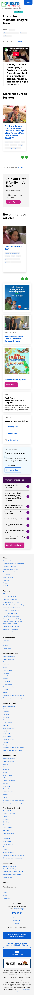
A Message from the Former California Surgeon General (14, 338)
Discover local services (10, 572)
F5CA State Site (8, 577)
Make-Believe (13, 440)
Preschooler (14, 145)
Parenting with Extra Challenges (12, 619)
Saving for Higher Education (11, 626)
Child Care (6, 662)
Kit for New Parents (9, 561)
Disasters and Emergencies (11, 602)
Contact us (6, 586)
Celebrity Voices (9, 142)
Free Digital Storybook (15, 379)
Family (20, 145)
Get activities (12, 470)
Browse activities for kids (10, 569)
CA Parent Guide (17, 955)
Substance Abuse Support (11, 629)
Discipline (6, 665)
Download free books (9, 566)
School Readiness (8, 852)
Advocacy (6, 580)
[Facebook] (13, 913)
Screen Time (16, 259)
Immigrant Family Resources (11, 608)
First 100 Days (23, 33)
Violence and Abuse (9, 632)
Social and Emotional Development (13, 695)
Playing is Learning (8, 687)
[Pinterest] (15, 913)
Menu (29, 2)
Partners (5, 583)
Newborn (11, 30)
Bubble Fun (12, 433)
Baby (23, 142)
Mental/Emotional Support (11, 616)
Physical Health (7, 684)
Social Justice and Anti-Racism (12, 874)
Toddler (7, 145)
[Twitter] (18, 913)
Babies (5, 643)
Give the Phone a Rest (13, 247)
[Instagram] (21, 913)
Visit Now (10, 385)
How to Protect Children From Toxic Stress (17, 936)
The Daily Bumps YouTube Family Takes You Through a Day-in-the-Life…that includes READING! (15, 132)
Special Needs (7, 877)
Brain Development (15, 262)
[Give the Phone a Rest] (14, 235)
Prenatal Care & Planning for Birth (13, 872)
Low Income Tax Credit (10, 613)
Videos (10, 12)
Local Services (7, 670)
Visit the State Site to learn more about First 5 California (17, 944)
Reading (5, 690)
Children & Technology (10, 599)
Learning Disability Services (11, 610)
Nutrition (5, 679)
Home (4, 12)
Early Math (6, 717)
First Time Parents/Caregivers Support (14, 400)
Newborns (6, 640)
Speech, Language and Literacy (12, 698)
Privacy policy (17, 918)
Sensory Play (12, 427)
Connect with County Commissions (13, 564)
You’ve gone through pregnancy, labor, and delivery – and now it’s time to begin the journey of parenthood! (17, 407)
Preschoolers (7, 648)
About (5, 558)
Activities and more (10, 887)
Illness (5, 667)
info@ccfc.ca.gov (19, 909)
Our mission (6, 575)
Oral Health (6, 681)
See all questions (13, 545)
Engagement (17, 148)
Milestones (6, 673)
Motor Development (9, 676)
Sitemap (17, 923)
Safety (5, 692)
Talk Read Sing (7, 35)
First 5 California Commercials (11, 33)
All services (6, 594)
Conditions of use (17, 920)
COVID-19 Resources (9, 597)
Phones (7, 262)
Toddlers (5, 645)
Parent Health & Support (10, 869)
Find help (6, 591)
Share (20, 41)
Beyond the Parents (9, 656)
